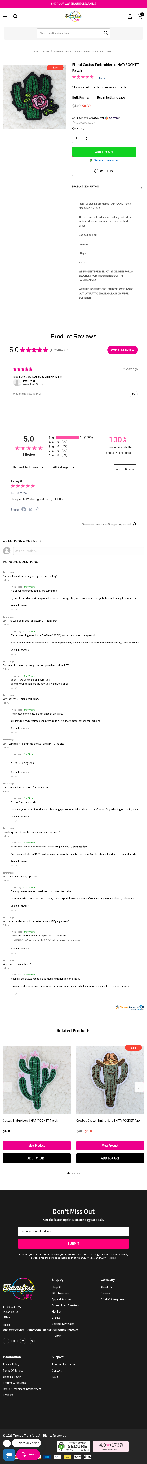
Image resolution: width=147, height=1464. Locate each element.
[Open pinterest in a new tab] (32, 1341)
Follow (6, 580)
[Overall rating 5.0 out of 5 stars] (83, 77)
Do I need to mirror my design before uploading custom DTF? (36, 665)
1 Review (101, 78)
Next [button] (139, 1087)
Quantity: (78, 128)
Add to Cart (37, 1158)
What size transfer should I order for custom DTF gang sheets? (36, 921)
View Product (37, 1145)
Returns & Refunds (14, 1383)
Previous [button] (7, 1087)
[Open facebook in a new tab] (6, 1341)
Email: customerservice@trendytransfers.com (27, 1327)
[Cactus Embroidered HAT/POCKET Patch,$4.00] (37, 1080)
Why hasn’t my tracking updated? (21, 876)
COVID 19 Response (113, 1299)
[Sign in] (130, 16)
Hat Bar (56, 1311)
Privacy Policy (11, 1364)
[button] (108, 118)
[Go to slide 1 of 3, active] (68, 1173)
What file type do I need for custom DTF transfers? (30, 620)
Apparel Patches (61, 1299)
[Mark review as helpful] (133, 394)
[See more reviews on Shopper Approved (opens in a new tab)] (36, 509)
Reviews (8, 1395)
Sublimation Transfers (65, 1330)
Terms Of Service (13, 1370)
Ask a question (119, 87)
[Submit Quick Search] (105, 32)
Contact (57, 1370)
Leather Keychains (63, 1324)
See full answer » (20, 605)
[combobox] (73, 33)
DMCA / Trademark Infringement (22, 1389)
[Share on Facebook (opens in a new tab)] (23, 509)
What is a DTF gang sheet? (17, 964)
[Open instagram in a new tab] (14, 1341)
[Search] (15, 16)
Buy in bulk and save (111, 97)
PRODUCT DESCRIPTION (107, 187)
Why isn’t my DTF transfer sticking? (21, 699)
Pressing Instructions (65, 1364)
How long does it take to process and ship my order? (31, 832)
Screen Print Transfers (65, 1305)
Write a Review (125, 469)
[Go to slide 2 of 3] (73, 1173)
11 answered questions (88, 87)
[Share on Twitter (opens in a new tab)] (30, 509)
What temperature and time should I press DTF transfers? (33, 743)
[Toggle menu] (5, 16)
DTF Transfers (60, 1293)
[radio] (73, 437)
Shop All (56, 1287)
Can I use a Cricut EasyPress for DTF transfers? (27, 787)
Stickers (57, 1336)
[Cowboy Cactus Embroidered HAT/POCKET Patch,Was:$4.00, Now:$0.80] (110, 1080)
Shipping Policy (12, 1376)
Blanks (56, 1317)
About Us (106, 1287)
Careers (105, 1293)
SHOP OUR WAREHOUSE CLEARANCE (73, 4)
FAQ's (55, 1376)
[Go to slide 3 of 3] (78, 1173)
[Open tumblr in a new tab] (23, 1341)
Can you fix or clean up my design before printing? (30, 576)
